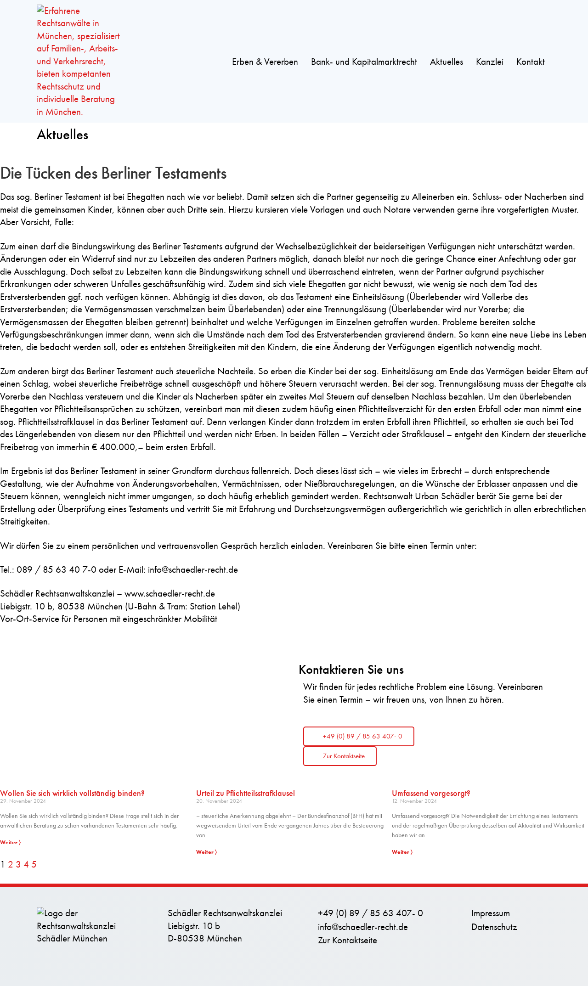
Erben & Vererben (265, 62)
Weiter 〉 (10, 842)
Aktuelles (446, 62)
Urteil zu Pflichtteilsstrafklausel (245, 793)
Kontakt (530, 62)
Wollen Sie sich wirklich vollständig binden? (72, 793)
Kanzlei (489, 62)
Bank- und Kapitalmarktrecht (364, 62)
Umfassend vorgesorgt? (431, 793)
